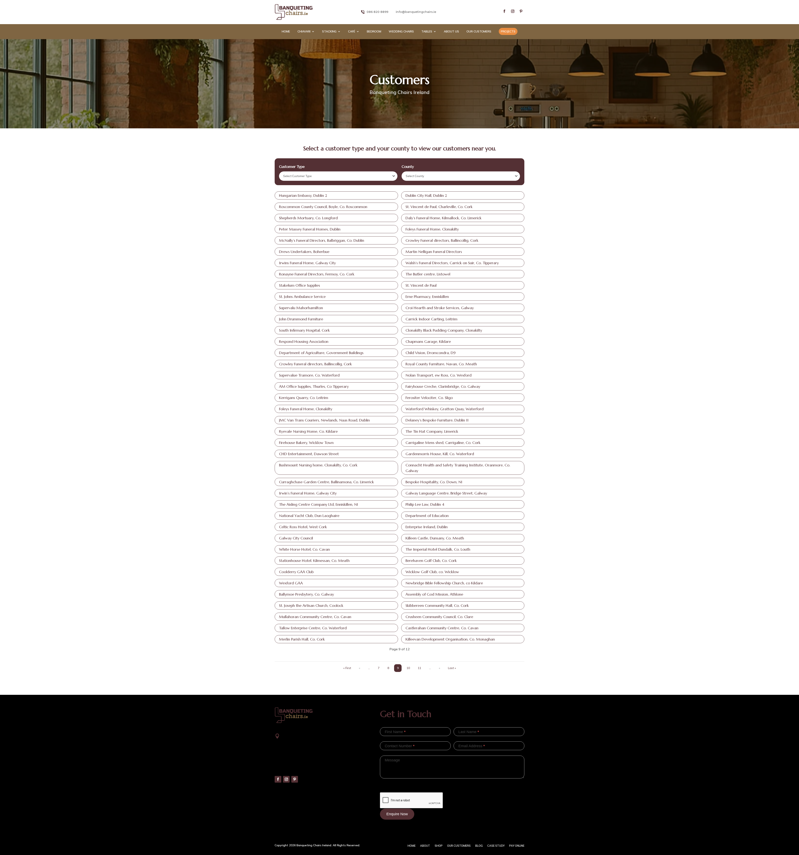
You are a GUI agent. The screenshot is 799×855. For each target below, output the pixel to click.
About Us (451, 31)
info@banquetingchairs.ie (416, 12)
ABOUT (425, 845)
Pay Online (516, 845)
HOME (286, 31)
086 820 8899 (377, 12)
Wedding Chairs (401, 31)
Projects (508, 31)
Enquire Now (397, 814)
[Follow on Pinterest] (521, 11)
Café (351, 31)
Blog (479, 845)
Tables (426, 31)
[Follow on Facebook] (504, 11)
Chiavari (304, 31)
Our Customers (478, 31)
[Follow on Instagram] (512, 11)
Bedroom (374, 31)
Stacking (329, 31)
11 (419, 668)
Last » (452, 668)
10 (408, 668)
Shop (439, 845)
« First (347, 668)
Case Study (496, 845)
